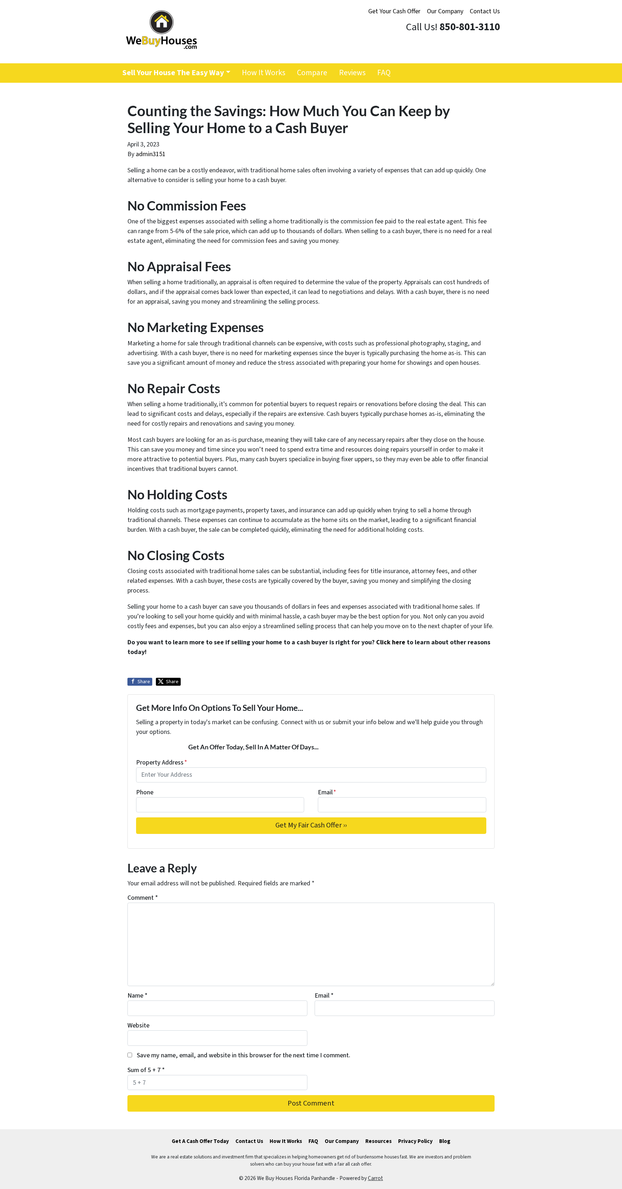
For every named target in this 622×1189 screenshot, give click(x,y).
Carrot (375, 1178)
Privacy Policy (415, 1141)
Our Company (445, 11)
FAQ (384, 72)
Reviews (352, 72)
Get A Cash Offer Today (200, 1141)
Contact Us (485, 11)
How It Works (263, 72)
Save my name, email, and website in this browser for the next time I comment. (243, 1055)
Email (327, 792)
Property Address (161, 762)
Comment (142, 897)
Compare (312, 72)
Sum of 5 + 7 (146, 1070)
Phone (144, 792)
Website (138, 1025)
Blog (444, 1141)
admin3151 (151, 154)
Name (137, 995)
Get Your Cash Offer (394, 11)
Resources (378, 1141)
